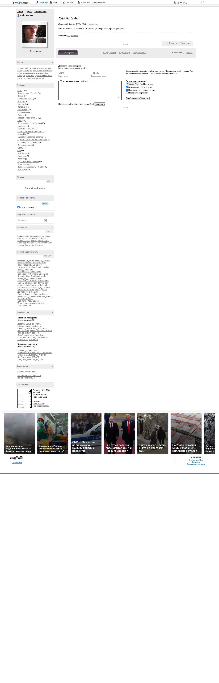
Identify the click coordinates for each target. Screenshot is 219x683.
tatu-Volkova (22, 340)
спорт (20, 78)
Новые (189, 52)
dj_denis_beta (23, 285)
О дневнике (22, 112)
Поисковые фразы (41, 406)
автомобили (35, 68)
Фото (19, 90)
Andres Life (22, 110)
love (28, 240)
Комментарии (40, 11)
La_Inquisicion (23, 267)
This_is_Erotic (37, 359)
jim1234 (43, 285)
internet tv (21, 240)
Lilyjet (33, 267)
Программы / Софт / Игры (29, 123)
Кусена (45, 294)
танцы (27, 78)
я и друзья (40, 78)
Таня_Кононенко (25, 303)
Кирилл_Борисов (25, 294)
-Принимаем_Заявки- (27, 353)
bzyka (27, 283)
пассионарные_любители (29, 326)
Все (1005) (48, 256)
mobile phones (37, 240)
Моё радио (22, 170)
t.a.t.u (34, 243)
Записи (20, 11)
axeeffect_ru (22, 350)
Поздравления (24, 145)
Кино (19, 120)
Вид (179, 3)
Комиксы (21, 126)
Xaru (40, 278)
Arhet (34, 260)
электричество (24, 305)
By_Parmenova (24, 357)
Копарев (37, 294)
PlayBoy (21, 159)
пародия (21, 76)
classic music (35, 236)
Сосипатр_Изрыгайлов (28, 301)
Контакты (196, 462)
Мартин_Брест (45, 296)
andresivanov (18, 15)
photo (19, 243)
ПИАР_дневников (25, 335)
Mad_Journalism (44, 353)
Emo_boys (35, 337)
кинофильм (38, 70)
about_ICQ (22, 355)
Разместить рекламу (196, 464)
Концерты (22, 156)
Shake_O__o (23, 278)
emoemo (44, 337)
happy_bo (34, 285)
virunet (31, 245)
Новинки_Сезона (25, 299)
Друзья (29, 11)
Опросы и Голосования (28, 142)
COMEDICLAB (23, 337)
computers (46, 236)
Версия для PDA (196, 460)
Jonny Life (21, 134)
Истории (21, 107)
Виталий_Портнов (25, 290)
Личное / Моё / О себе (27, 93)
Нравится (173, 43)
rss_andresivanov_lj (26, 378)
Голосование (23, 164)
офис (46, 73)
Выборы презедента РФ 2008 (31, 167)
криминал (48, 70)
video (25, 245)
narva (46, 240)
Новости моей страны (27, 118)
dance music (23, 238)
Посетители (38, 404)
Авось (83, 2)
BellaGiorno (22, 263)
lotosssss (28, 287)
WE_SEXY (33, 340)
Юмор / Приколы (25, 99)
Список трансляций (26, 372)
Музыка (20, 104)
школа (32, 78)
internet (43, 238)
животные (46, 68)
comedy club (23, 68)
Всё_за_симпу (24, 333)
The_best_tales (24, 359)
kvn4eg (20, 287)
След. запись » (139, 52)
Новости (21, 101)
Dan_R (31, 263)
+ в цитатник (92, 24)
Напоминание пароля (98, 76)
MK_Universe (23, 331)
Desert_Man (40, 263)
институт (26, 70)
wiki (19, 151)
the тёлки (42, 243)
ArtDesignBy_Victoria (36, 355)
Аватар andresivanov (34, 34)
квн (31, 70)
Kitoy (39, 265)
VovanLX (33, 278)
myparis (46, 287)
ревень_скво (39, 303)
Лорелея (21, 324)
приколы (39, 75)
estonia (32, 238)
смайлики (84, 81)
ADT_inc (28, 260)
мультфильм (36, 73)
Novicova (34, 274)
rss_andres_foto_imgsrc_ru (29, 376)
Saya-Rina (30, 276)
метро (19, 73)
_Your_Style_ (40, 335)
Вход (55, 2)
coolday (33, 283)
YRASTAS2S (23, 281)
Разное (20, 115)
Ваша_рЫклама (33, 324)
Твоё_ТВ (35, 333)
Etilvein (33, 265)
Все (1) (50, 181)
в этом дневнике (27, 208)
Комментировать (68, 53)
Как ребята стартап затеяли (30, 137)
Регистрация (44, 2)
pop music (27, 243)
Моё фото (22, 153)
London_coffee (43, 267)
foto (37, 238)
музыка (26, 73)
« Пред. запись (109, 52)
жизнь (19, 70)
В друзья (37, 51)
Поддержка (175, 2)
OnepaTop (43, 274)
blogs (27, 236)
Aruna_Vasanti (43, 260)
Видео (20, 96)
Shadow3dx (40, 276)
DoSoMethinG (23, 265)
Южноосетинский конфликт (29, 131)
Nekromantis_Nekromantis (29, 272)
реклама (48, 75)
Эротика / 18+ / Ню (25, 129)
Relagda (21, 276)
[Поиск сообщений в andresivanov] (45, 203)
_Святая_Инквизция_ (39, 281)
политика (30, 76)
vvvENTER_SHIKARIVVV (41, 331)
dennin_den (43, 283)
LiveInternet (22, 3)
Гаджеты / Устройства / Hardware (32, 140)
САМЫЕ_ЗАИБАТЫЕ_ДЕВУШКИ (32, 328)
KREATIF (35, 357)
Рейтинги (69, 2)
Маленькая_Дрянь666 (27, 296)
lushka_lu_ (37, 287)
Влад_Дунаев (41, 290)
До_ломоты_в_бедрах (27, 292)
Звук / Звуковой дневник (28, 161)
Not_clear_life (23, 274)
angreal (20, 283)
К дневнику (124, 52)
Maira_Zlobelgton (25, 269)
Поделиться (185, 43)
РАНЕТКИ (33, 350)
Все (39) (49, 231)
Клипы (20, 148)
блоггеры (39, 245)
